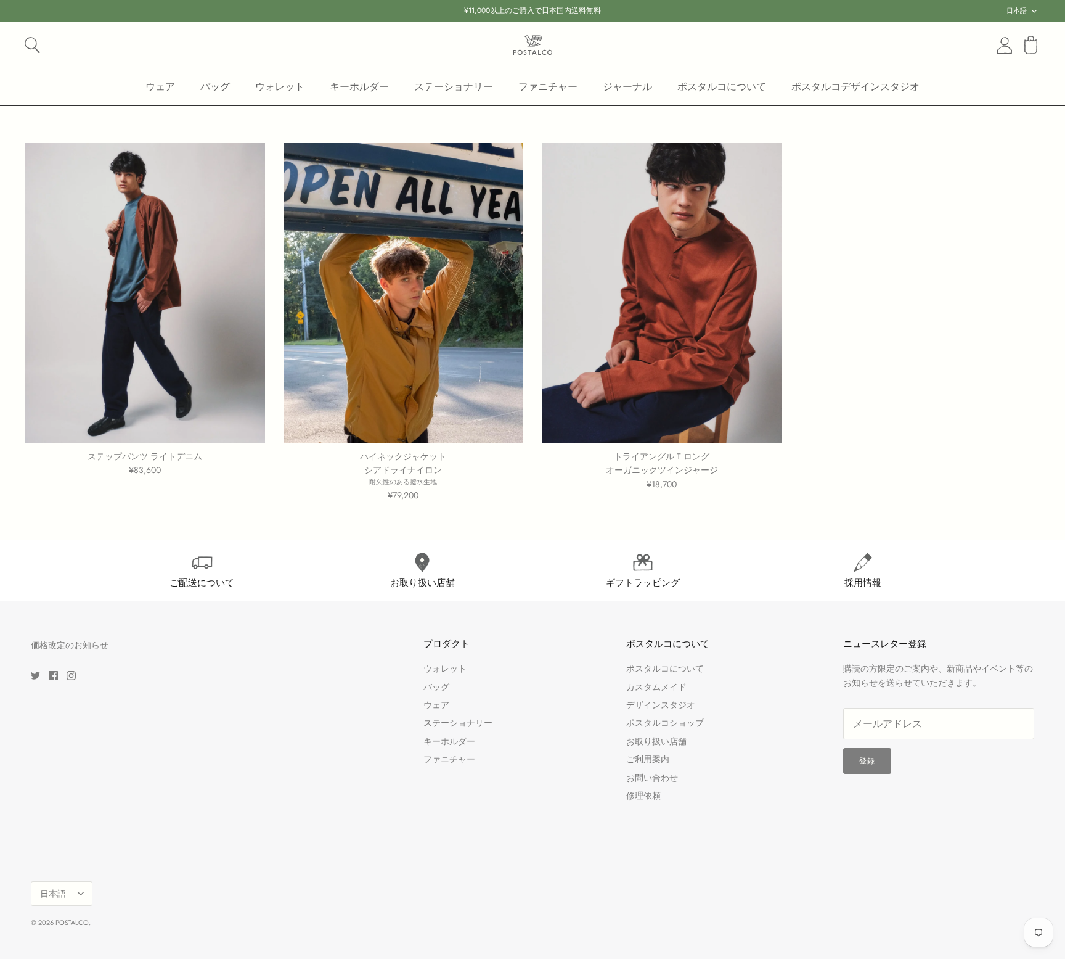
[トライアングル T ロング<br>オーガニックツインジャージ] (662, 293)
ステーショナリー (453, 87)
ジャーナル (627, 87)
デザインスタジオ (660, 705)
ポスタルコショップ (665, 723)
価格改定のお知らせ (69, 645)
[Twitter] (35, 675)
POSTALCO (72, 923)
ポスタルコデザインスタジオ (855, 87)
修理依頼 (643, 795)
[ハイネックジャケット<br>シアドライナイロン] (404, 293)
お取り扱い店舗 (656, 741)
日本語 (1016, 10)
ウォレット (279, 87)
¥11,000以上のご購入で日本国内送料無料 (532, 10)
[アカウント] (1002, 45)
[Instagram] (71, 675)
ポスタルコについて (721, 87)
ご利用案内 (647, 759)
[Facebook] (53, 675)
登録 (867, 761)
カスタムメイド (656, 687)
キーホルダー (359, 87)
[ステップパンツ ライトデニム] (145, 293)
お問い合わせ (652, 778)
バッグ (215, 87)
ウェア (160, 87)
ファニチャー (547, 87)
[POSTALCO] (533, 45)
